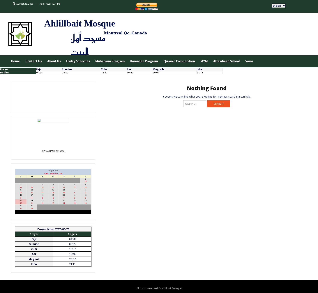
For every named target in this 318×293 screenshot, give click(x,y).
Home (15, 61)
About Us (54, 61)
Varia (249, 61)
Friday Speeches (78, 61)
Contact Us (33, 61)
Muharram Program (110, 61)
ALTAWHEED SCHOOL (53, 151)
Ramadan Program (144, 61)
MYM (204, 61)
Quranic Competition (179, 61)
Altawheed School (226, 61)
